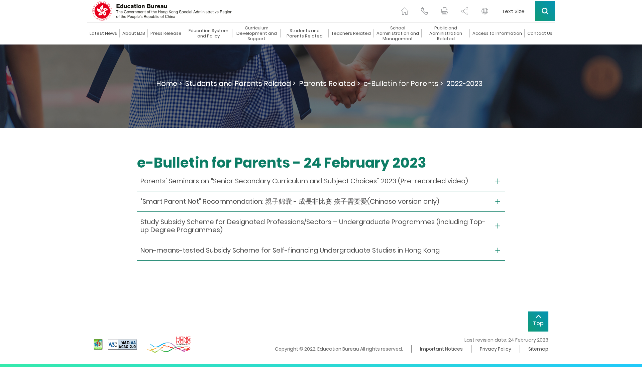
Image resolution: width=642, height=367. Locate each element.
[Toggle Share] (464, 11)
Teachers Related (351, 33)
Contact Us (539, 33)
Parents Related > (329, 83)
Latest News (103, 33)
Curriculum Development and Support (256, 33)
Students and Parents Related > (240, 83)
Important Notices (441, 349)
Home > (169, 83)
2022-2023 (464, 83)
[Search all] (545, 11)
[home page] (404, 11)
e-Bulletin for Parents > (403, 83)
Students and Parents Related (305, 33)
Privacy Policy (495, 349)
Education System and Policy (208, 33)
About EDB (133, 33)
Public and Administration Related (445, 33)
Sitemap (538, 349)
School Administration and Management (398, 33)
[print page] (444, 11)
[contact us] (424, 11)
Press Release (166, 33)
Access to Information (497, 33)
